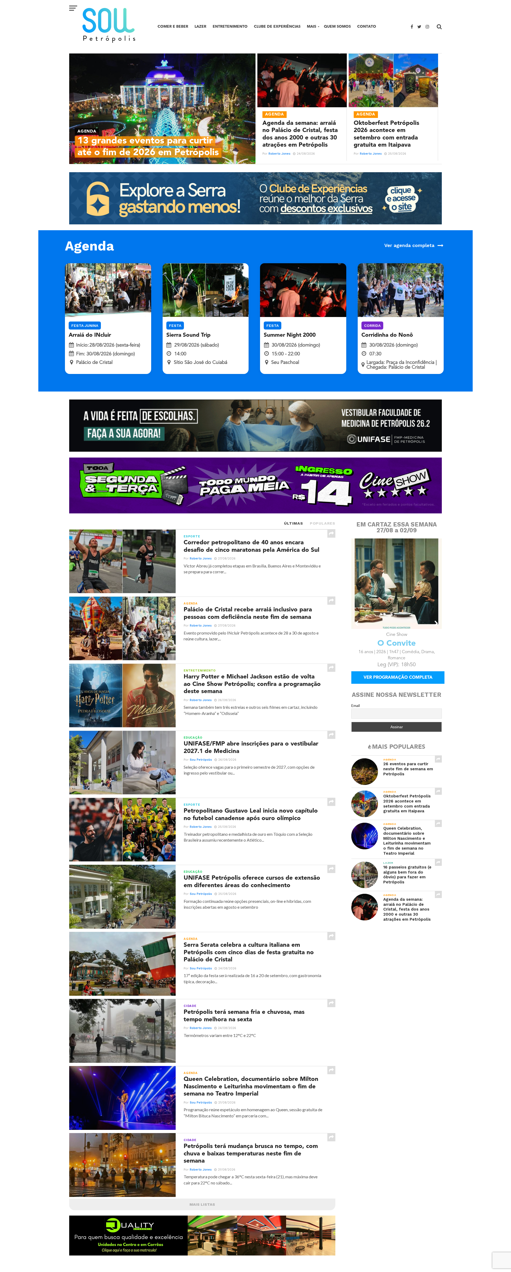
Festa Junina (84, 325)
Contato (366, 26)
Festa (175, 325)
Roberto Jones (279, 153)
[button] (357, 623)
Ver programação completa (398, 678)
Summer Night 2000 (290, 335)
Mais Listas (202, 1204)
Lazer (200, 26)
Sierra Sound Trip (188, 335)
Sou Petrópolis (201, 759)
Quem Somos (337, 26)
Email (355, 705)
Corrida (372, 325)
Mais (311, 26)
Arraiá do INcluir (90, 335)
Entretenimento (230, 26)
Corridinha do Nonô (387, 335)
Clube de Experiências (277, 26)
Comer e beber (173, 26)
